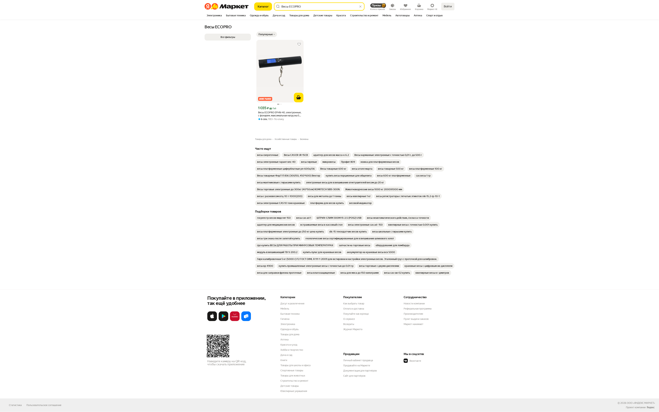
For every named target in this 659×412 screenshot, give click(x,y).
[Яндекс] (650, 407)
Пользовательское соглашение (43, 405)
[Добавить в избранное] (299, 44)
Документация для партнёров (360, 370)
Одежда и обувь (289, 329)
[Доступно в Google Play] (223, 320)
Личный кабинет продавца (358, 360)
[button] (266, 34)
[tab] (214, 16)
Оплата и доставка (353, 308)
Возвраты (348, 324)
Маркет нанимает (413, 324)
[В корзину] (298, 97)
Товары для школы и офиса (295, 365)
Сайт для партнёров (354, 375)
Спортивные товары (291, 370)
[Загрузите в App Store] (212, 320)
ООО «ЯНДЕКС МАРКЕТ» (641, 403)
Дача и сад (286, 355)
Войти (448, 6)
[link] (267, 155)
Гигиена (284, 319)
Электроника (287, 324)
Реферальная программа (417, 308)
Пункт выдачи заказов (416, 319)
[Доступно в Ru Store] (246, 320)
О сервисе (349, 319)
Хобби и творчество (291, 349)
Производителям (413, 313)
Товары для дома (289, 334)
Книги (283, 360)
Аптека (284, 339)
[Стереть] (360, 6)
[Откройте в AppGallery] (235, 320)
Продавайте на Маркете (356, 365)
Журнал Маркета (352, 329)
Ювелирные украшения (293, 391)
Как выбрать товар (353, 303)
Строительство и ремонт (294, 380)
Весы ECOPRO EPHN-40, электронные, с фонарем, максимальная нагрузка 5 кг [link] (279, 114)
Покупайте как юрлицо (356, 313)
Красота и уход (288, 344)
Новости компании (414, 303)
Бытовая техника (289, 313)
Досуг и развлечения (292, 303)
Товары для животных (292, 375)
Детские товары (289, 386)
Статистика (15, 405)
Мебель (284, 308)
